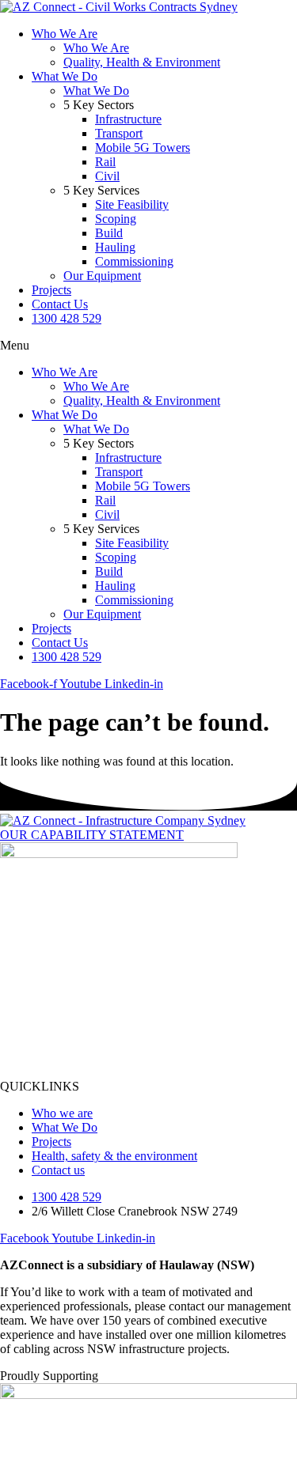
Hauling (115, 247)
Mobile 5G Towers (142, 147)
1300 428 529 (66, 318)
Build (109, 233)
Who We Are (64, 33)
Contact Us (60, 304)
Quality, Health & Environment (141, 62)
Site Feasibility (132, 204)
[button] (148, 345)
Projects (51, 290)
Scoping (115, 218)
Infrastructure (128, 119)
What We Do (64, 76)
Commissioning (134, 261)
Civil (107, 176)
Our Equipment (102, 275)
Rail (105, 161)
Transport (119, 133)
